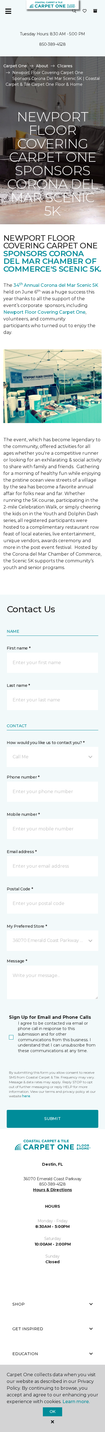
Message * (17, 961)
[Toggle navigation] (8, 11)
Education (25, 1353)
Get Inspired (27, 1328)
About (42, 65)
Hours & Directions (52, 1189)
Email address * (22, 852)
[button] (74, 11)
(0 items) (95, 11)
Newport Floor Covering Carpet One (44, 312)
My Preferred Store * (27, 926)
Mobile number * (23, 814)
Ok (52, 1411)
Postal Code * (20, 889)
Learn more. (76, 1401)
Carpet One (15, 65)
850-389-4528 (52, 44)
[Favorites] (84, 11)
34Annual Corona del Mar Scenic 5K (55, 285)
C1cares (65, 65)
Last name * (18, 685)
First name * (19, 648)
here (26, 1096)
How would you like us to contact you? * (46, 743)
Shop (18, 1304)
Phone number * (23, 777)
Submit (52, 1118)
